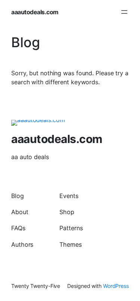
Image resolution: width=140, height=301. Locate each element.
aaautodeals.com (35, 12)
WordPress (116, 286)
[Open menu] (124, 11)
